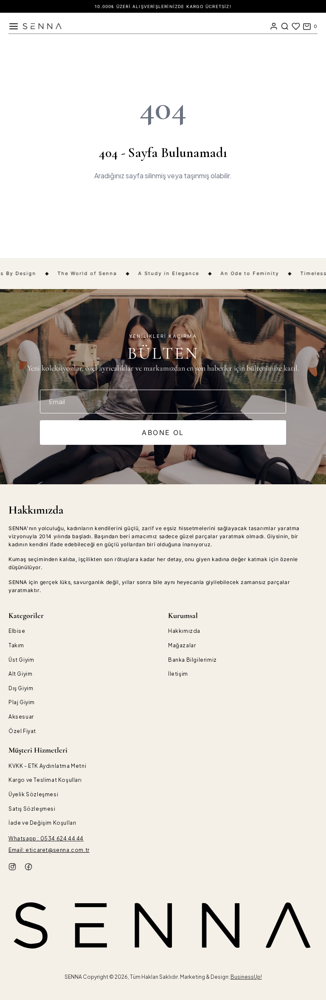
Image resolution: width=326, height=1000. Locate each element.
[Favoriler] (296, 26)
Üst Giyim (21, 660)
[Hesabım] (274, 26)
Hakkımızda (184, 631)
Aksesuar (21, 716)
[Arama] (285, 26)
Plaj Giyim (21, 702)
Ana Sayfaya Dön (163, 205)
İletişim (178, 674)
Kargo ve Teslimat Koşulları (45, 780)
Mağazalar (182, 645)
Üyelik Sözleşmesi (33, 794)
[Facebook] (28, 868)
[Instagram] (12, 868)
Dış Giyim (20, 688)
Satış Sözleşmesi (32, 809)
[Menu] (13, 26)
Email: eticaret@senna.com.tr (49, 850)
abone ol (163, 432)
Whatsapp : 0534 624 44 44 (46, 838)
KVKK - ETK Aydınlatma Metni (47, 766)
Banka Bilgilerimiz (192, 660)
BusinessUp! (246, 977)
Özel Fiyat (22, 731)
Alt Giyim (20, 674)
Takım (16, 645)
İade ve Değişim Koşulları (42, 823)
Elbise (16, 631)
